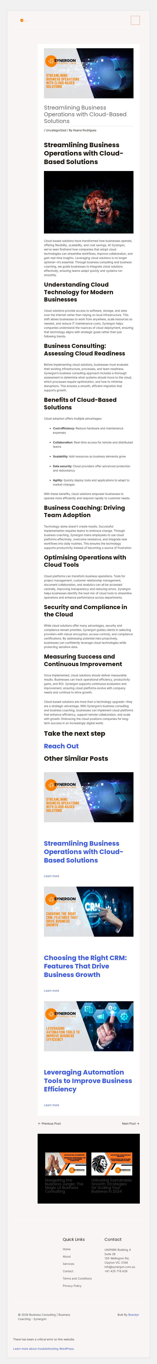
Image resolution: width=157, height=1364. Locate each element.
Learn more (51, 876)
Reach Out (61, 746)
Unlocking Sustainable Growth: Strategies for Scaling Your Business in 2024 (111, 1186)
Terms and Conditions (77, 1278)
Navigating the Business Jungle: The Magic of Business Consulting (64, 1186)
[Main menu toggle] (135, 20)
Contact (68, 1271)
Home (67, 1249)
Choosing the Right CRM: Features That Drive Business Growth (85, 966)
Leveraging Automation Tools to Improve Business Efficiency (88, 1081)
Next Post (130, 1123)
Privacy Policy (72, 1285)
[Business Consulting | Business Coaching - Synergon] (24, 20)
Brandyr (133, 1314)
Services (68, 1263)
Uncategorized (56, 130)
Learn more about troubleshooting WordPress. (43, 1348)
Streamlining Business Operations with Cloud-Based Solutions (83, 852)
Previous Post (49, 1123)
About (67, 1256)
